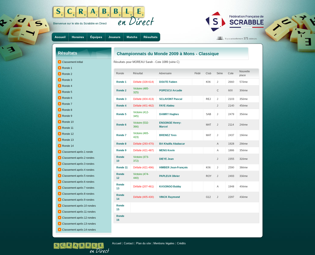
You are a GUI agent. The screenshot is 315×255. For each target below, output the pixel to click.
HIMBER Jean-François (173, 167)
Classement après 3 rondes (78, 163)
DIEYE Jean (166, 158)
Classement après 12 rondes (79, 217)
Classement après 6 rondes (78, 181)
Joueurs (114, 37)
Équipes (96, 37)
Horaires (78, 37)
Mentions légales (163, 243)
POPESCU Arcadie (170, 90)
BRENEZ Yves (168, 135)
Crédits (181, 243)
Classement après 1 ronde (77, 151)
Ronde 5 (67, 91)
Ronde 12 (68, 133)
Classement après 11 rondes (79, 211)
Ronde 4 (67, 86)
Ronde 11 (68, 127)
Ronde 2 (67, 74)
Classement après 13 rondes (79, 223)
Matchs (132, 37)
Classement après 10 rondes (79, 205)
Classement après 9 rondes (78, 199)
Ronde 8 (67, 109)
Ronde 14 (68, 145)
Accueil (60, 37)
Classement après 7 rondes (78, 187)
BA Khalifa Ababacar (172, 143)
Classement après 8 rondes (78, 193)
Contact (129, 243)
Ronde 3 (67, 80)
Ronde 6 (67, 97)
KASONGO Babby (170, 186)
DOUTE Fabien (168, 81)
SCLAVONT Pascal (170, 99)
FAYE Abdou (166, 105)
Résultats (151, 37)
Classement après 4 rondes (78, 169)
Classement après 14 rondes (79, 229)
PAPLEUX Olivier (169, 176)
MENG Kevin (167, 150)
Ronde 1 (67, 68)
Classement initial (72, 62)
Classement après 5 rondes (78, 175)
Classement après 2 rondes (78, 157)
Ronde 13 (68, 139)
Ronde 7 (67, 103)
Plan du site (143, 243)
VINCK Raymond (169, 197)
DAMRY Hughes (169, 114)
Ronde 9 (67, 115)
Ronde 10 (68, 121)
